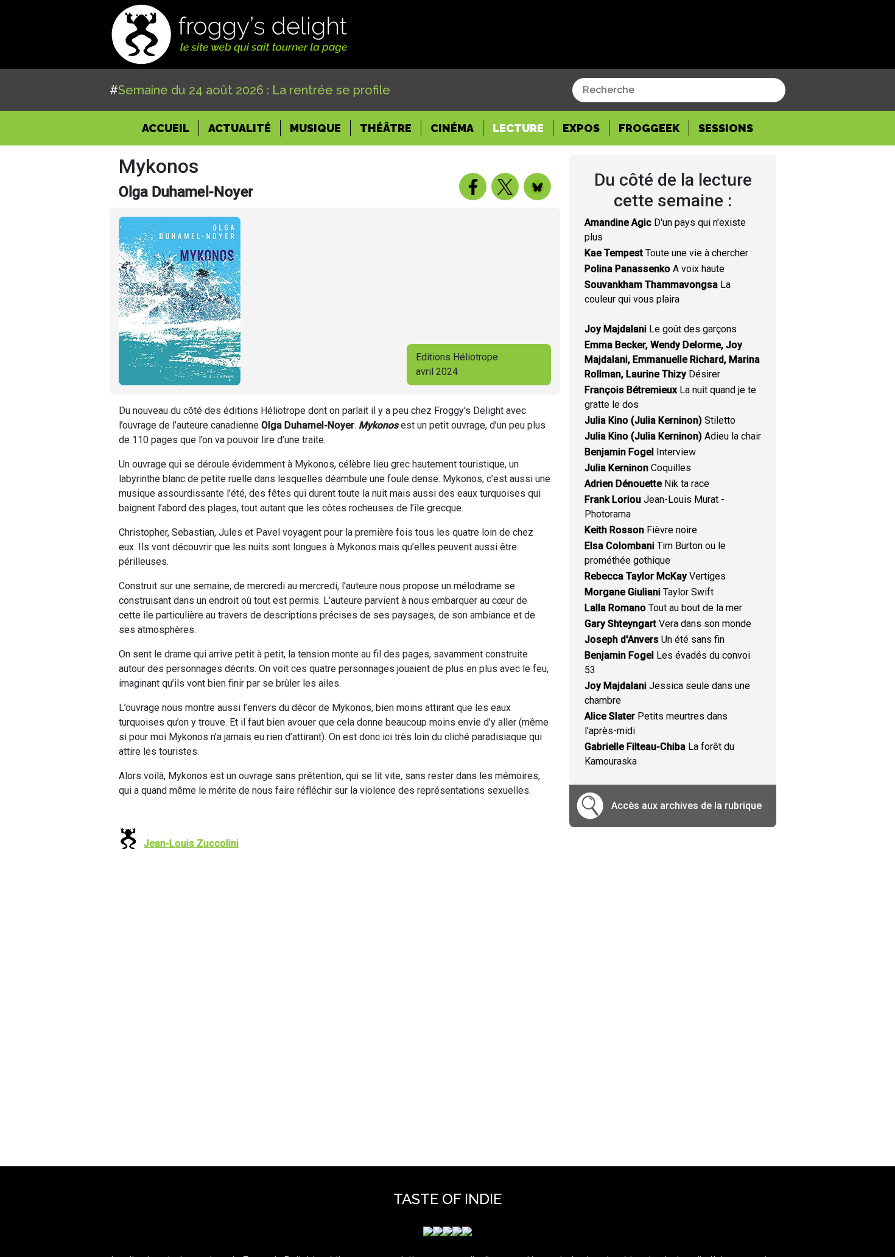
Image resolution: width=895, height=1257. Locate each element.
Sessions (725, 128)
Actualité (239, 128)
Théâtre (386, 128)
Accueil (170, 128)
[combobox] (678, 90)
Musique (315, 128)
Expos (581, 128)
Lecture (518, 128)
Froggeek (649, 128)
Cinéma (452, 128)
